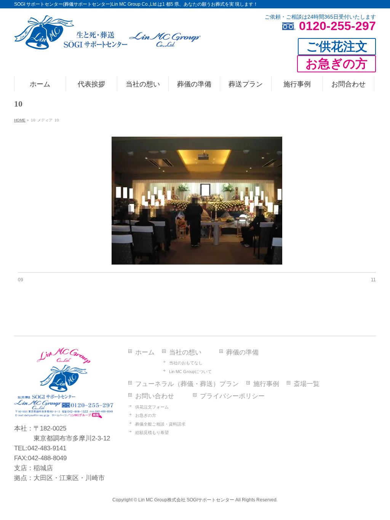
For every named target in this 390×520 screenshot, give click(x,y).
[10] (197, 201)
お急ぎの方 (145, 415)
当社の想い (185, 352)
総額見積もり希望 (152, 432)
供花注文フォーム (152, 407)
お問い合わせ (154, 396)
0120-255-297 (337, 26)
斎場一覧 (307, 384)
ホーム (145, 352)
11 (373, 279)
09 (20, 279)
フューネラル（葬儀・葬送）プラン (187, 384)
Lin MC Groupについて (190, 371)
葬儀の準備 (242, 352)
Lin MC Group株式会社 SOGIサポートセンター (186, 499)
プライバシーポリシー (232, 396)
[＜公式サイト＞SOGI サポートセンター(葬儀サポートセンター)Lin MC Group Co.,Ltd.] (107, 41)
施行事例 (266, 384)
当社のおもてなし (186, 362)
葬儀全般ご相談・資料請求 (160, 424)
